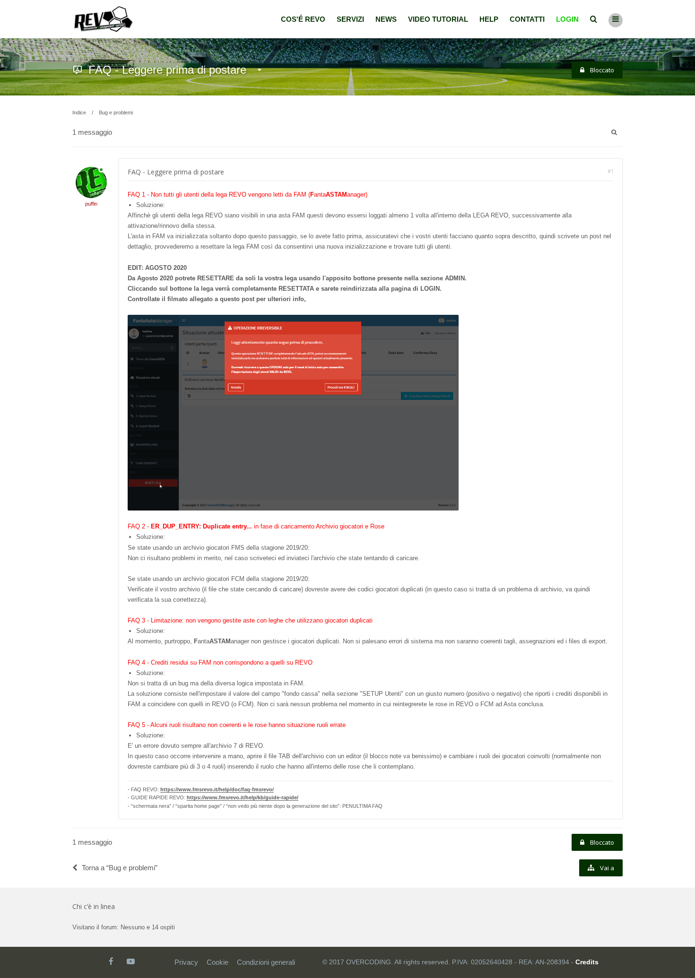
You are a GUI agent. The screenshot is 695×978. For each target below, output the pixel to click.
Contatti (527, 19)
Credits (587, 962)
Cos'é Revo (303, 19)
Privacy (186, 962)
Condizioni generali (266, 962)
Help (488, 19)
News (386, 19)
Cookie (217, 962)
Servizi (350, 19)
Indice (79, 112)
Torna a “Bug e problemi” (119, 868)
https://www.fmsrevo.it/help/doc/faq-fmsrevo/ (217, 789)
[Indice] (103, 19)
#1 (611, 170)
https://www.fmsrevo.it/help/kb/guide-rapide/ (242, 797)
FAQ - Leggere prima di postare (167, 69)
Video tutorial (438, 19)
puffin (91, 204)
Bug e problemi (116, 112)
